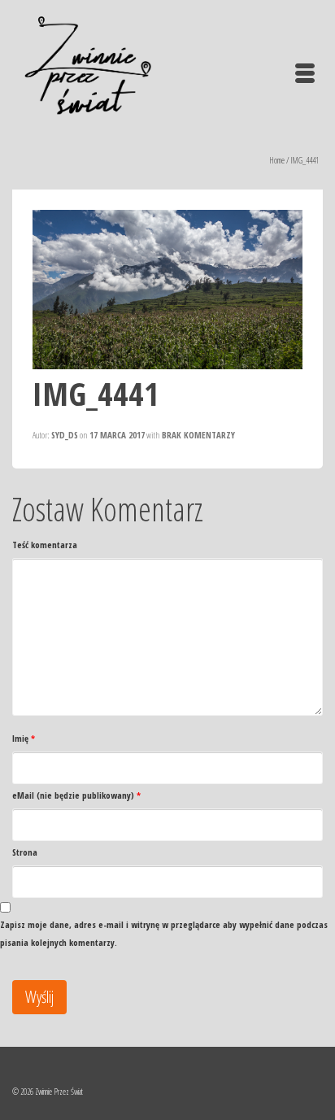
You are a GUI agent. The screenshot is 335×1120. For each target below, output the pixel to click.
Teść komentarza (44, 544)
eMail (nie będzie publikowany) (76, 795)
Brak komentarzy (198, 435)
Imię (23, 738)
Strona (24, 852)
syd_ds (64, 435)
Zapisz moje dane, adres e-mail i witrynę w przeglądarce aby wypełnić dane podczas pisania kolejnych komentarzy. (164, 933)
